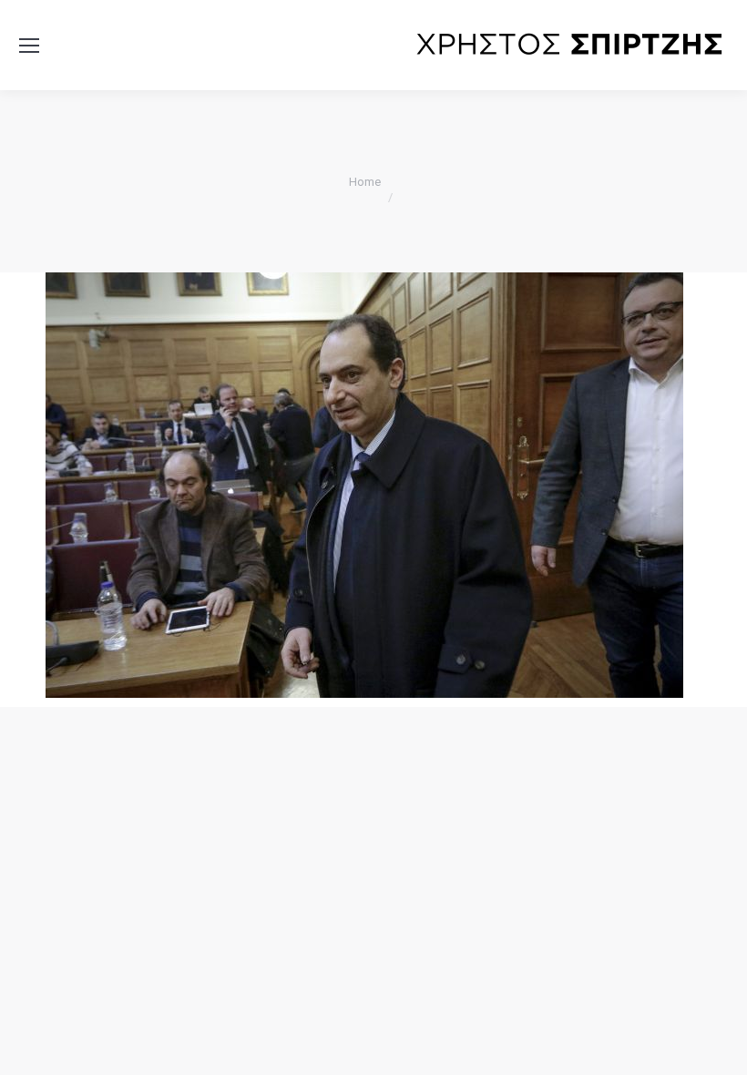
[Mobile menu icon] (29, 45)
